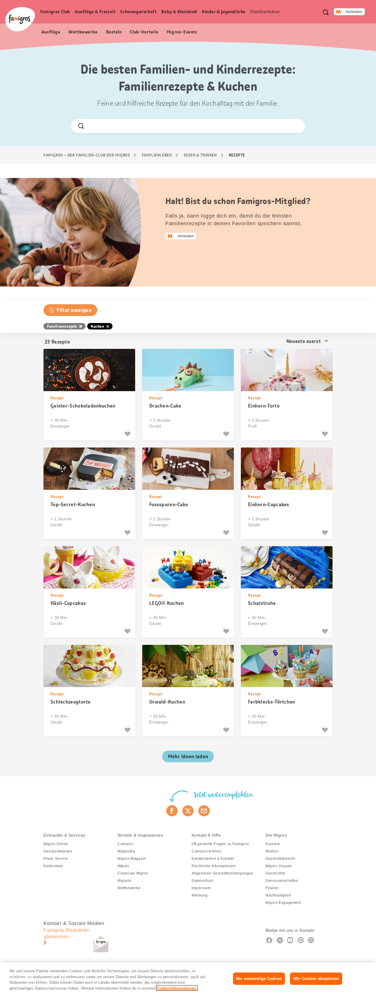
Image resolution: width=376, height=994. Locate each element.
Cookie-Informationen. (177, 988)
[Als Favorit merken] (128, 434)
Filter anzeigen (74, 310)
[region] (188, 978)
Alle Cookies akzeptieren (316, 978)
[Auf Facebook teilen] (172, 810)
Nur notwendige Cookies (259, 978)
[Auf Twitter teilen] (188, 810)
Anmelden (354, 12)
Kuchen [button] (97, 326)
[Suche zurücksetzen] (295, 126)
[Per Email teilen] (204, 810)
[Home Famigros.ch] (20, 19)
